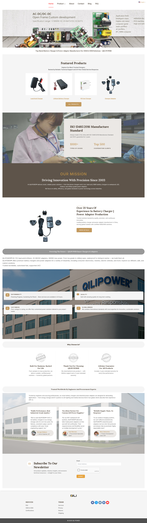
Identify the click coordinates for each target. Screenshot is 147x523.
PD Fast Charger (86, 98)
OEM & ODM (29, 508)
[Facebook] (92, 502)
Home (50, 4)
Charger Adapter (110, 98)
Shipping (61, 513)
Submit (80, 476)
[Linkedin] (103, 502)
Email (78, 461)
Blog (89, 4)
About (71, 4)
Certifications (30, 510)
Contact (81, 4)
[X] (96, 502)
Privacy (60, 508)
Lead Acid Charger (37, 98)
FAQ (97, 4)
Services (61, 505)
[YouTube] (107, 502)
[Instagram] (100, 502)
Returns (60, 510)
